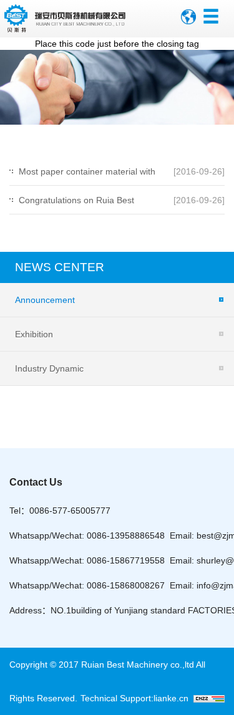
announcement (45, 300)
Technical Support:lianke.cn (136, 698)
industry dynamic (49, 368)
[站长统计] (209, 698)
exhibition (34, 334)
